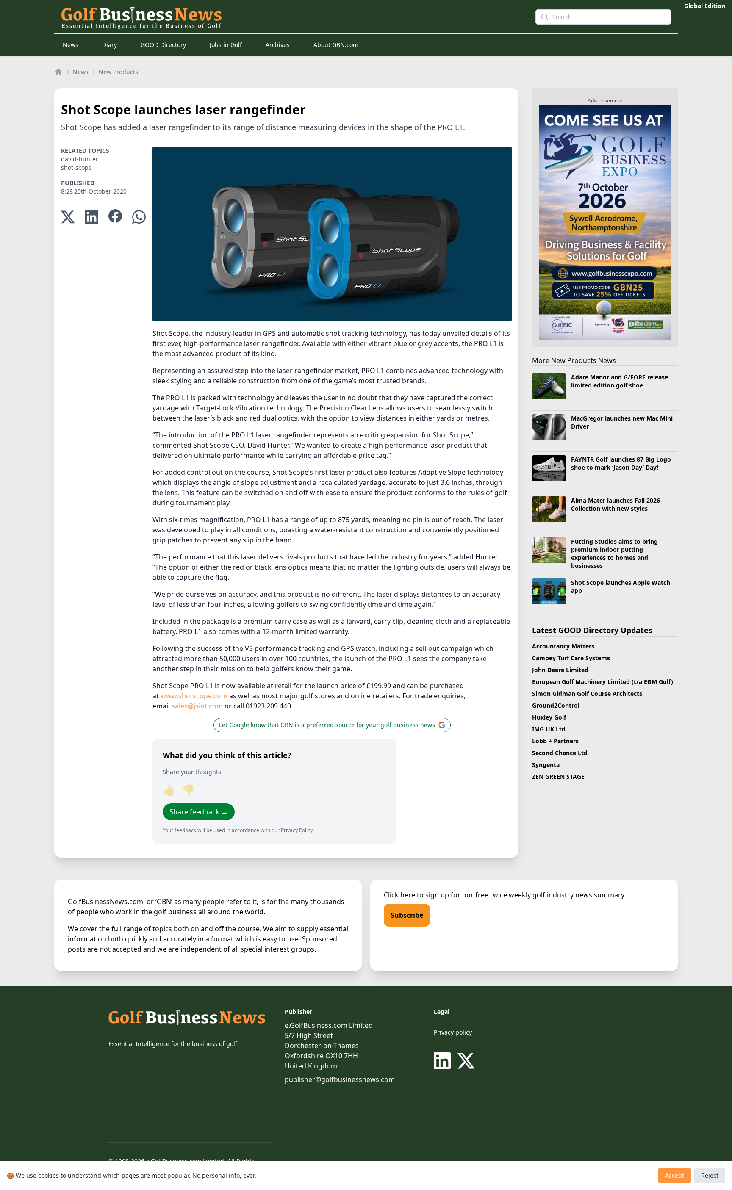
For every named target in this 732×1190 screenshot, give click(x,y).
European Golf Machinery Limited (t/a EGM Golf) (602, 682)
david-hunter (79, 159)
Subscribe (407, 915)
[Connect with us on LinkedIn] (444, 1061)
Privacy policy (453, 1032)
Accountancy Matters (563, 646)
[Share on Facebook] (115, 217)
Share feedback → (198, 811)
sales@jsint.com (197, 706)
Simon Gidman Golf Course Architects (587, 693)
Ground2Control (556, 705)
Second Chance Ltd (560, 753)
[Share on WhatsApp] (139, 217)
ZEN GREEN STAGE (558, 776)
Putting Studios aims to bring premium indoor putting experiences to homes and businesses (614, 553)
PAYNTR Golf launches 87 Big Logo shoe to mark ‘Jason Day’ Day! (621, 463)
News (70, 45)
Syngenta (546, 765)
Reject (709, 1175)
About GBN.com (335, 45)
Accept (674, 1175)
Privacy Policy (297, 830)
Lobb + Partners (555, 741)
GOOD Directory (163, 45)
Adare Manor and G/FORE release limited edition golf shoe (619, 381)
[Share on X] (68, 217)
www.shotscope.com (194, 695)
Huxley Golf (549, 717)
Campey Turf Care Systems (571, 658)
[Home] (58, 72)
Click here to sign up (416, 894)
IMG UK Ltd (549, 729)
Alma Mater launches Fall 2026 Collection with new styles (615, 504)
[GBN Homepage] (283, 16)
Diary (109, 45)
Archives (278, 45)
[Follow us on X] (466, 1061)
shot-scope (76, 167)
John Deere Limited (560, 670)
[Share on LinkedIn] (91, 217)
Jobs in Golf (226, 45)
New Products (118, 72)
